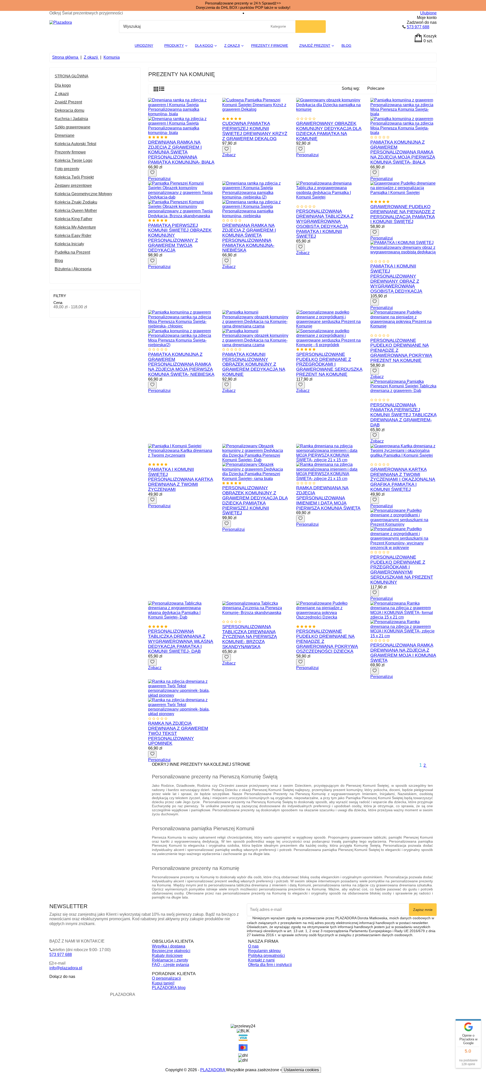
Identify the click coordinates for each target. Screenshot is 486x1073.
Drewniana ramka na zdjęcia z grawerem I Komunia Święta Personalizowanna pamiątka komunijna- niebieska (249, 238)
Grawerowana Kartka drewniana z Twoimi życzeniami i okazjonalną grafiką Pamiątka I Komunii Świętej (402, 479)
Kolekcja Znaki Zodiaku (76, 202)
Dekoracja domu (69, 110)
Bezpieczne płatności (171, 951)
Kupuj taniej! (163, 983)
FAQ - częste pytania (170, 964)
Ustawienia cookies (301, 1070)
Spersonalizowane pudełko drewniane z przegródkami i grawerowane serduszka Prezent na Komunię (329, 364)
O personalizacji (166, 978)
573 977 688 (418, 27)
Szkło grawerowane (72, 127)
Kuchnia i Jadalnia (71, 119)
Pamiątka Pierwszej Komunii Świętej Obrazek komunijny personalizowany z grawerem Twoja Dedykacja (180, 238)
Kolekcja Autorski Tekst (75, 144)
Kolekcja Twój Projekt (74, 177)
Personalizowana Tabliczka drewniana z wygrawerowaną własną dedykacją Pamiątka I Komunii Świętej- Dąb (180, 641)
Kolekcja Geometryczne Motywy (83, 194)
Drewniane (64, 135)
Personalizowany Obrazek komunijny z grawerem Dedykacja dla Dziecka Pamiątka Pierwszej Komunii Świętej (255, 500)
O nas (253, 946)
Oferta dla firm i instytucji (270, 964)
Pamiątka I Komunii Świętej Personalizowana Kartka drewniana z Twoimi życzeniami (180, 479)
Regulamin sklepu (264, 951)
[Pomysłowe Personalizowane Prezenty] (60, 22)
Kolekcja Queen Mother (76, 210)
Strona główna (71, 76)
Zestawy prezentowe (73, 185)
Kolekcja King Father (73, 219)
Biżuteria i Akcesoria (73, 269)
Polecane (378, 89)
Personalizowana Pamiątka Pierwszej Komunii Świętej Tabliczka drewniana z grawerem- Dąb (403, 414)
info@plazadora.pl (65, 968)
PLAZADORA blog (169, 988)
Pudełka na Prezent (72, 252)
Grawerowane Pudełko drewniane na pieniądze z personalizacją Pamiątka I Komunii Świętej (402, 214)
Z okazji (62, 94)
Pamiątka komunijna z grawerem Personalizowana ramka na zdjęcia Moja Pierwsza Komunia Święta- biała (402, 152)
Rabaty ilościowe (167, 955)
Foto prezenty (67, 169)
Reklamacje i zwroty (170, 960)
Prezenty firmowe (70, 152)
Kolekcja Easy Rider (73, 235)
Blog (59, 260)
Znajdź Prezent (68, 102)
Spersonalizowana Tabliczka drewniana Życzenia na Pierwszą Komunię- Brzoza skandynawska (249, 636)
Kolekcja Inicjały (69, 244)
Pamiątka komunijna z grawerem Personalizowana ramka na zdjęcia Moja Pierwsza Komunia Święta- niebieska (181, 364)
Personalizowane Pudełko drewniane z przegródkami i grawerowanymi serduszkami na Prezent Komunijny (401, 570)
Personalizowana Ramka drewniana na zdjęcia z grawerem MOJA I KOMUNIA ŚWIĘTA (403, 653)
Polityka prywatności (266, 955)
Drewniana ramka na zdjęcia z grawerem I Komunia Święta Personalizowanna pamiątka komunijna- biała (181, 152)
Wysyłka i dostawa (168, 946)
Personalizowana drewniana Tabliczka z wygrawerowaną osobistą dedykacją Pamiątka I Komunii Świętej (324, 224)
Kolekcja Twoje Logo (73, 160)
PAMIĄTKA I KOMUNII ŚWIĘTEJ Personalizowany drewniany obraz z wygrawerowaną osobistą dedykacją (396, 279)
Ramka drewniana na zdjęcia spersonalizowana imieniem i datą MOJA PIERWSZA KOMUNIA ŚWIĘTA (328, 497)
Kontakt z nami (261, 960)
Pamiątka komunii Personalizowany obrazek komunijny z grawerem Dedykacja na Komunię (253, 364)
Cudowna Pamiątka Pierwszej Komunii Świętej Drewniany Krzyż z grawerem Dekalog (254, 131)
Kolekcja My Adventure (75, 227)
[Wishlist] (152, 172)
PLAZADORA (213, 1070)
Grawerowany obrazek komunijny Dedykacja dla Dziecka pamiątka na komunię (328, 131)
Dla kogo (63, 85)
